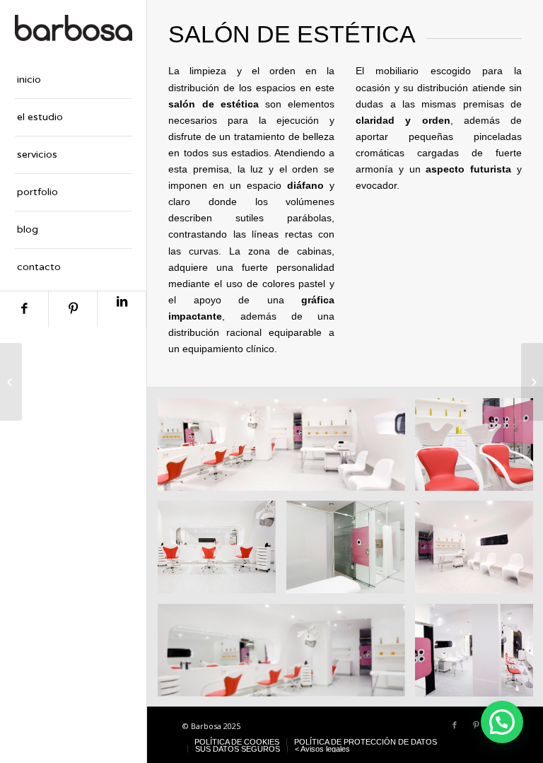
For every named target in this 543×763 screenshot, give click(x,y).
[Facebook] (24, 309)
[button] (502, 722)
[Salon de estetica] (11, 382)
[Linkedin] (122, 309)
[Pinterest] (73, 309)
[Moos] (532, 382)
